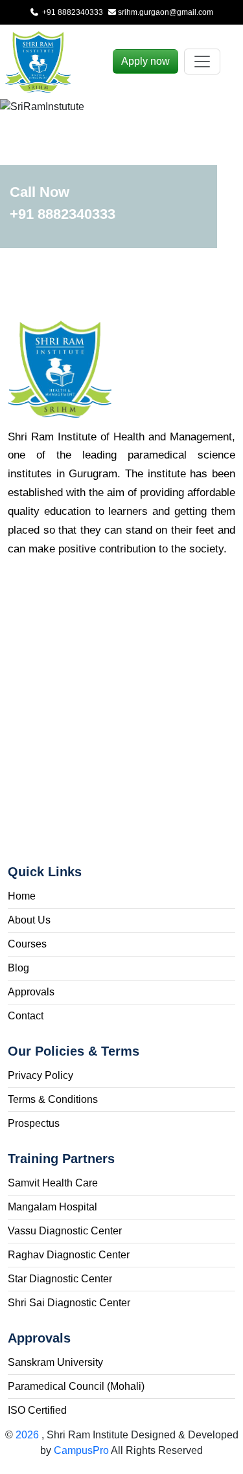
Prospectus (34, 1123)
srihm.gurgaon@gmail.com (165, 12)
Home (22, 895)
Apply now (145, 61)
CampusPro (81, 1450)
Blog (18, 967)
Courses (27, 943)
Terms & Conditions (53, 1099)
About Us (29, 919)
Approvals (31, 991)
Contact (25, 1015)
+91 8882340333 (71, 12)
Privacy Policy (40, 1075)
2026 (28, 1434)
